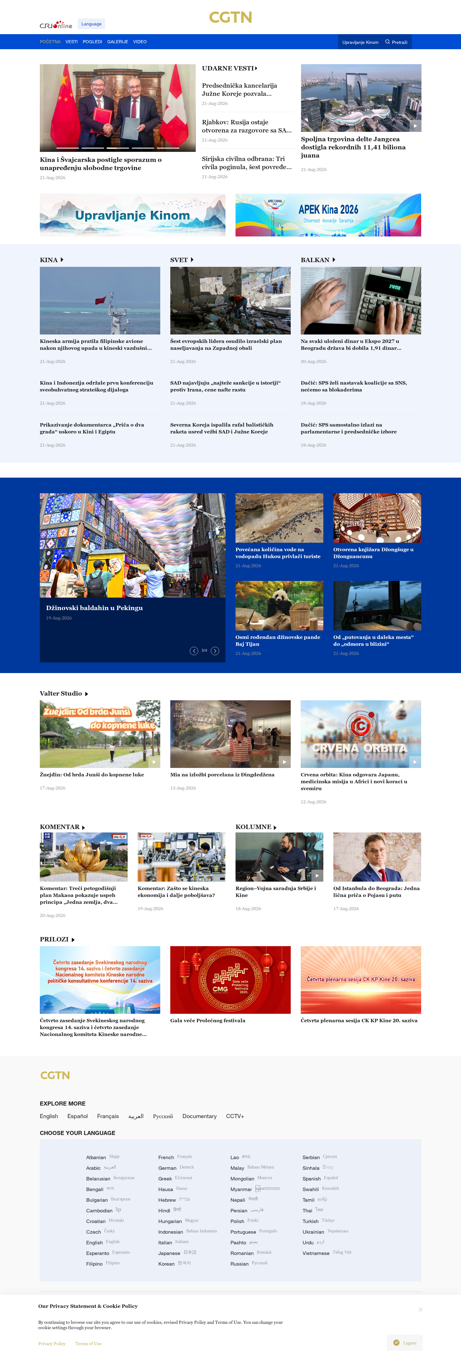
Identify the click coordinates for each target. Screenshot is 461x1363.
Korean (174, 1264)
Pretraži (399, 42)
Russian (249, 1264)
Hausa (172, 1189)
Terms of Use (89, 1343)
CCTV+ (235, 1115)
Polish (244, 1221)
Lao (240, 1157)
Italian (173, 1242)
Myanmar (255, 1189)
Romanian (250, 1253)
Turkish (318, 1221)
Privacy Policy (52, 1343)
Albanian (102, 1157)
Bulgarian (108, 1200)
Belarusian (110, 1178)
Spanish (320, 1178)
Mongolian (251, 1178)
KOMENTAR (60, 827)
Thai (313, 1210)
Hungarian (178, 1221)
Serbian (320, 1157)
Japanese (177, 1253)
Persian (247, 1210)
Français (108, 1115)
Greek (175, 1178)
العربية (136, 1115)
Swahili (321, 1189)
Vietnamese (327, 1253)
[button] (67, 148)
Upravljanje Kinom (360, 42)
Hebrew (174, 1200)
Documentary (200, 1115)
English (49, 1115)
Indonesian (187, 1232)
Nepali (244, 1200)
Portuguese (253, 1232)
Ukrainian (325, 1232)
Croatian (105, 1221)
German (176, 1168)
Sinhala (318, 1168)
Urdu (313, 1242)
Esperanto (108, 1253)
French (175, 1157)
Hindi (169, 1210)
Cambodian (103, 1210)
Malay (252, 1168)
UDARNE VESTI (228, 68)
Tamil (315, 1200)
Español (77, 1115)
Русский (163, 1115)
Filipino (103, 1264)
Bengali (100, 1189)
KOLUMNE (253, 827)
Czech (100, 1232)
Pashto (244, 1242)
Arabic (101, 1168)
